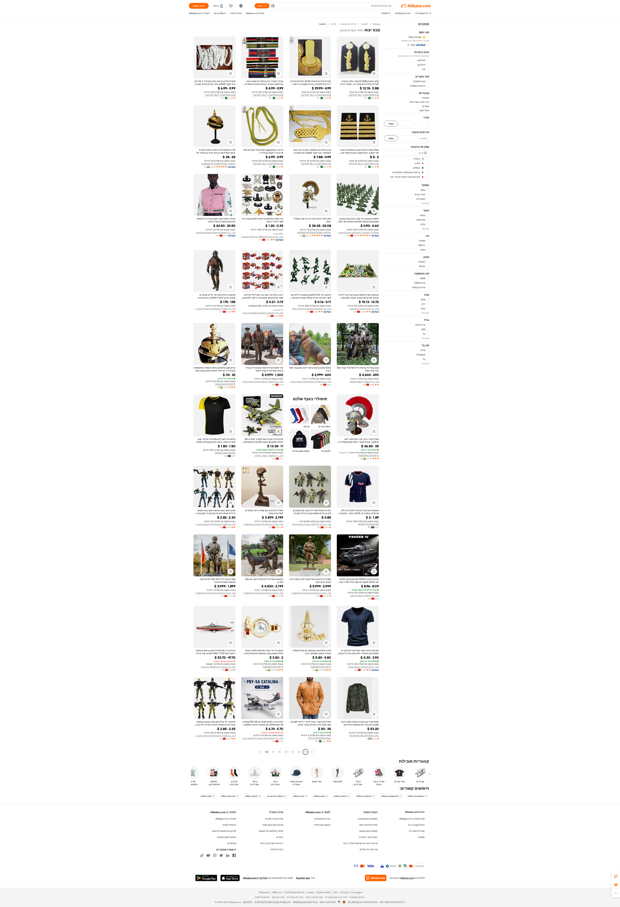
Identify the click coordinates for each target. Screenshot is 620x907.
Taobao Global (323, 892)
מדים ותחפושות (348, 24)
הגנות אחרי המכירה (368, 837)
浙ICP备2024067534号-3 (392, 902)
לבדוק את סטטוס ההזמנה (224, 831)
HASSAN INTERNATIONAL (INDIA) (218, 163)
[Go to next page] (260, 752)
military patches (228, 796)
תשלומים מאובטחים (367, 818)
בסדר (391, 123)
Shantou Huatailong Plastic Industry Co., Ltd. (262, 313)
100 (267, 752)
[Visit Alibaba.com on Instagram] (215, 855)
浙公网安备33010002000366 (363, 902)
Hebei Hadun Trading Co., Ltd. (364, 381)
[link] (616, 876)
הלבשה (364, 24)
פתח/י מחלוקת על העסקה (271, 831)
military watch (340, 796)
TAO (335, 892)
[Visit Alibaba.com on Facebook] (234, 855)
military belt (205, 796)
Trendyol (344, 892)
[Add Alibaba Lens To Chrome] (375, 878)
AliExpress (264, 892)
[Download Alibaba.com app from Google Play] (206, 878)
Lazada (310, 892)
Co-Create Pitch (416, 825)
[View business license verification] (339, 902)
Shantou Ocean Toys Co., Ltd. (364, 308)
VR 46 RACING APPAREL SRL (364, 735)
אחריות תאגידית (417, 831)
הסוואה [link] (322, 24)
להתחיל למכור (229, 825)
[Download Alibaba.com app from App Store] (230, 878)
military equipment (389, 796)
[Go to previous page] (312, 752)
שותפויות (231, 843)
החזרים (279, 837)
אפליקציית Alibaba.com (255, 878)
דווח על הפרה (276, 849)
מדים (333, 24)
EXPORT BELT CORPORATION (364, 95)
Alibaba (376, 24)
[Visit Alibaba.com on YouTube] (208, 855)
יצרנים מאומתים (322, 818)
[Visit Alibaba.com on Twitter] (221, 855)
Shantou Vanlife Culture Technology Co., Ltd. (262, 738)
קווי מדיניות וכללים (368, 849)
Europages (356, 892)
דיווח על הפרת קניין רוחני (271, 843)
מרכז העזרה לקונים (274, 818)
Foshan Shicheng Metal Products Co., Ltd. (262, 236)
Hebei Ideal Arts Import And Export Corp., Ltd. (262, 524)
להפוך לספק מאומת (226, 837)
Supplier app (303, 878)
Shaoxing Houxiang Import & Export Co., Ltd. (214, 232)
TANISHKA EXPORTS (225, 384)
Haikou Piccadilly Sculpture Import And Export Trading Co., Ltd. (310, 381)
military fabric (251, 796)
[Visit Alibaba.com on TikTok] (202, 855)
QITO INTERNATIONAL (319, 738)
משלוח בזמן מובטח (368, 831)
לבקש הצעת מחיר (322, 825)
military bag (319, 796)
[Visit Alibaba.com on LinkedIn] (228, 855)
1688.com (277, 892)
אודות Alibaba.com (415, 812)
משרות (421, 837)
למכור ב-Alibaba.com (226, 818)
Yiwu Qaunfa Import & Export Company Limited (358, 232)
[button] (273, 6)
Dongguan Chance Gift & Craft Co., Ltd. (311, 524)
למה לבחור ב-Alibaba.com (412, 818)
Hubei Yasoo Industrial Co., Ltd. (363, 667)
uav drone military (275, 796)
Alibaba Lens (407, 878)
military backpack (416, 796)
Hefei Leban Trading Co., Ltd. (268, 455)
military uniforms (364, 796)
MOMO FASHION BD (225, 453)
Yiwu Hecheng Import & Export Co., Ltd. (311, 308)
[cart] (230, 6)
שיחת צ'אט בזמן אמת (273, 825)
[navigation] (406, 388)
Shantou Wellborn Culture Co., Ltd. (218, 667)
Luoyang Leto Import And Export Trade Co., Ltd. (214, 308)
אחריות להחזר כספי (368, 825)
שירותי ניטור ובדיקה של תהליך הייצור (360, 843)
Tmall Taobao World (294, 892)
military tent (298, 796)
